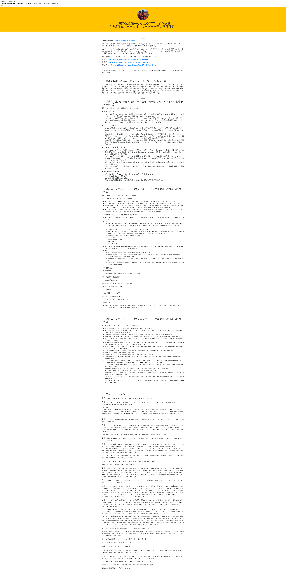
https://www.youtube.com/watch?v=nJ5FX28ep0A (128, 60)
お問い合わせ (55, 3)
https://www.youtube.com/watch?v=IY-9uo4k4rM (137, 65)
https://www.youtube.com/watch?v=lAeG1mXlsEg (128, 62)
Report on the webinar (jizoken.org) (124, 40)
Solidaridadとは (20, 3)
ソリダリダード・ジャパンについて (34, 3)
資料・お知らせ (46, 3)
